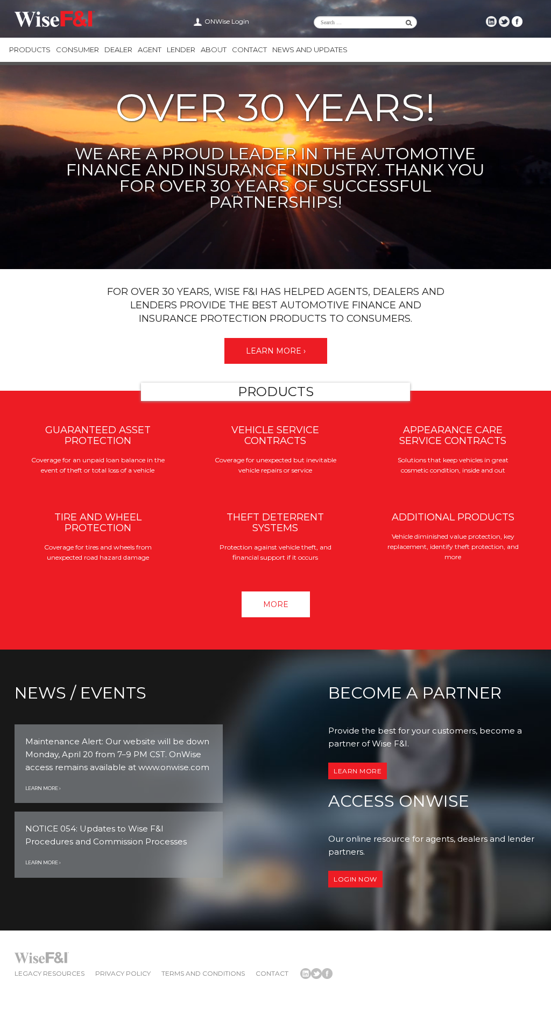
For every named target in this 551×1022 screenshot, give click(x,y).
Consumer (77, 49)
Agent (149, 49)
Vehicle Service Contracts (275, 435)
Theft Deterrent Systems (275, 522)
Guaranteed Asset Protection (98, 435)
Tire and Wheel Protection (98, 522)
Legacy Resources (49, 973)
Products (30, 49)
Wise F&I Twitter (504, 21)
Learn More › (276, 351)
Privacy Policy (123, 973)
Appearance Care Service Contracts (452, 435)
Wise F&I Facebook (517, 21)
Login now (355, 879)
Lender (181, 49)
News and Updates (310, 49)
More (275, 604)
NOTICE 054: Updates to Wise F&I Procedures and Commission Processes (106, 835)
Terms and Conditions (203, 973)
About (214, 49)
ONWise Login (226, 21)
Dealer (118, 49)
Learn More (358, 771)
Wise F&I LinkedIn (491, 21)
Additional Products (453, 517)
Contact (249, 49)
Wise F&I (55, 19)
